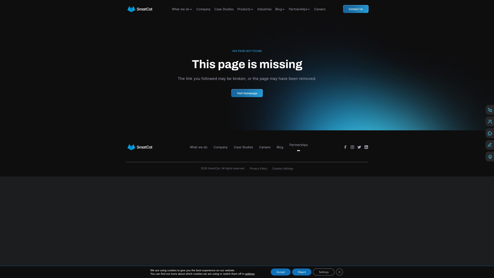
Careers (320, 9)
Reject (302, 272)
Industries (264, 9)
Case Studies (223, 9)
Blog (278, 9)
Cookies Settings (282, 168)
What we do (180, 9)
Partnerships (298, 9)
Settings (324, 272)
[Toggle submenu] (191, 9)
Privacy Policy (258, 168)
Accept (281, 272)
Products (243, 9)
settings (250, 273)
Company (203, 9)
